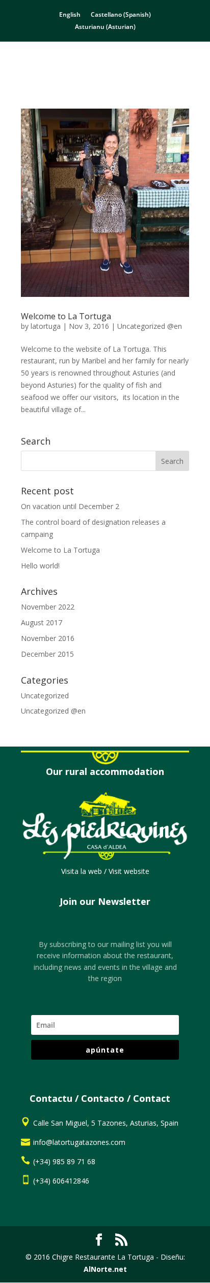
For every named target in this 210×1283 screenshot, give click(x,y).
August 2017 (41, 622)
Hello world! (40, 565)
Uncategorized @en (149, 326)
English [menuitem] (70, 14)
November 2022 (47, 607)
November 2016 (47, 638)
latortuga (46, 326)
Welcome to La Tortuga (66, 316)
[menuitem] (70, 15)
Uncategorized (45, 695)
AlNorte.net (105, 1269)
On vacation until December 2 (70, 506)
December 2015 (47, 654)
